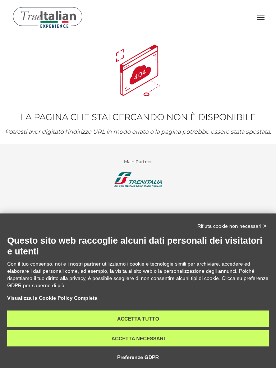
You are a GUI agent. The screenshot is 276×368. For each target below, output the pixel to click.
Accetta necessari (138, 338)
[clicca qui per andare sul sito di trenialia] (138, 179)
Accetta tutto (138, 319)
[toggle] (260, 17)
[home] (48, 17)
